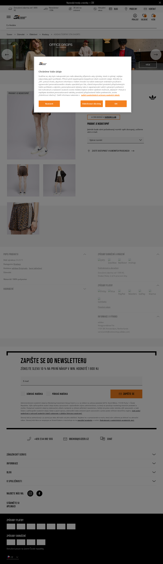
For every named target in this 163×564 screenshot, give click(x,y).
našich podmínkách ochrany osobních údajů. (100, 95)
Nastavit (49, 103)
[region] (82, 84)
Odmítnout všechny (91, 103)
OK (116, 103)
